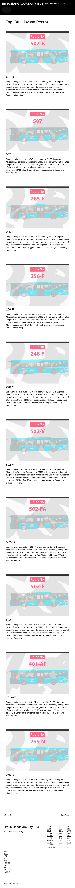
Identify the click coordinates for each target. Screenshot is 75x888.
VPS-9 (6, 851)
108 (68, 833)
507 (8, 154)
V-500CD (50, 845)
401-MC (50, 836)
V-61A (6, 867)
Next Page (66, 815)
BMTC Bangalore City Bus (22, 3)
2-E (60, 838)
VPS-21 (6, 861)
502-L (49, 826)
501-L (49, 831)
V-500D (49, 843)
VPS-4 (6, 856)
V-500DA (50, 840)
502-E (49, 829)
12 (60, 847)
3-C (60, 840)
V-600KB (7, 872)
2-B (60, 833)
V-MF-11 (7, 863)
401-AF (11, 697)
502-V (10, 464)
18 (60, 845)
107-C (69, 831)
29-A (61, 831)
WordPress (16, 883)
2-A (60, 829)
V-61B (6, 865)
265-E (10, 232)
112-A (69, 847)
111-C (69, 840)
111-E (69, 843)
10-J (60, 843)
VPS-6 (6, 854)
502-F (10, 619)
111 (68, 838)
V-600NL (7, 870)
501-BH (49, 833)
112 (68, 845)
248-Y (10, 387)
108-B (69, 836)
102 (68, 829)
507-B (10, 76)
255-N (10, 774)
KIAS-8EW (51, 847)
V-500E (49, 838)
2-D (60, 836)
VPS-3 (6, 858)
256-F (10, 309)
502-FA (10, 542)
